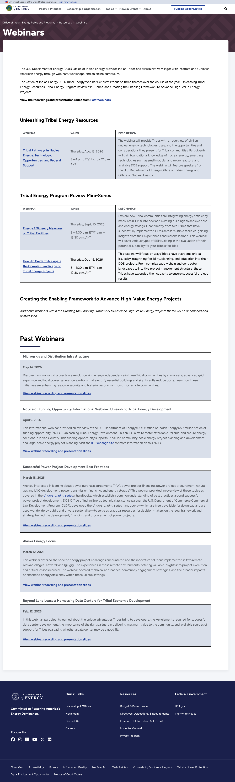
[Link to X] (42, 739)
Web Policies (120, 767)
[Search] (225, 8)
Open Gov (17, 767)
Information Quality (75, 767)
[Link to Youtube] (34, 739)
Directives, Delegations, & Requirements (144, 713)
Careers (70, 728)
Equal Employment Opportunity (30, 774)
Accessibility (36, 767)
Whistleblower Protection (192, 767)
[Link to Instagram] (20, 739)
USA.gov (180, 706)
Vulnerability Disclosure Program (152, 767)
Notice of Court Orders (68, 774)
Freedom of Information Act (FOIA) (141, 721)
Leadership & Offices (78, 706)
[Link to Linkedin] (27, 739)
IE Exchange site (102, 443)
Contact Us (72, 721)
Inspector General (131, 728)
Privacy (53, 767)
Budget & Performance (134, 706)
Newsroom (72, 713)
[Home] (18, 9)
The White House (185, 713)
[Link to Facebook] (13, 739)
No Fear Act (99, 767)
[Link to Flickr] (49, 739)
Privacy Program (130, 735)
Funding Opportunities (188, 8)
